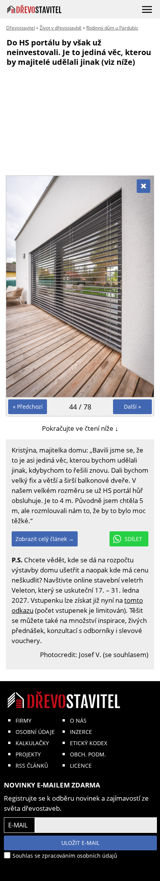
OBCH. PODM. (88, 754)
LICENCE (81, 765)
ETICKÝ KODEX (88, 743)
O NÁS (78, 720)
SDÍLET (133, 539)
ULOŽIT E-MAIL (80, 842)
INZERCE (81, 731)
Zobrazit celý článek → (45, 539)
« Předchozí (28, 406)
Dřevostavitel (20, 27)
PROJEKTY (28, 754)
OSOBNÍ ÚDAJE (35, 731)
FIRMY (23, 720)
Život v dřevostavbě (61, 27)
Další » (132, 406)
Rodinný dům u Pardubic (112, 27)
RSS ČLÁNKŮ (32, 765)
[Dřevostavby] (34, 9)
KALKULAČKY (32, 743)
